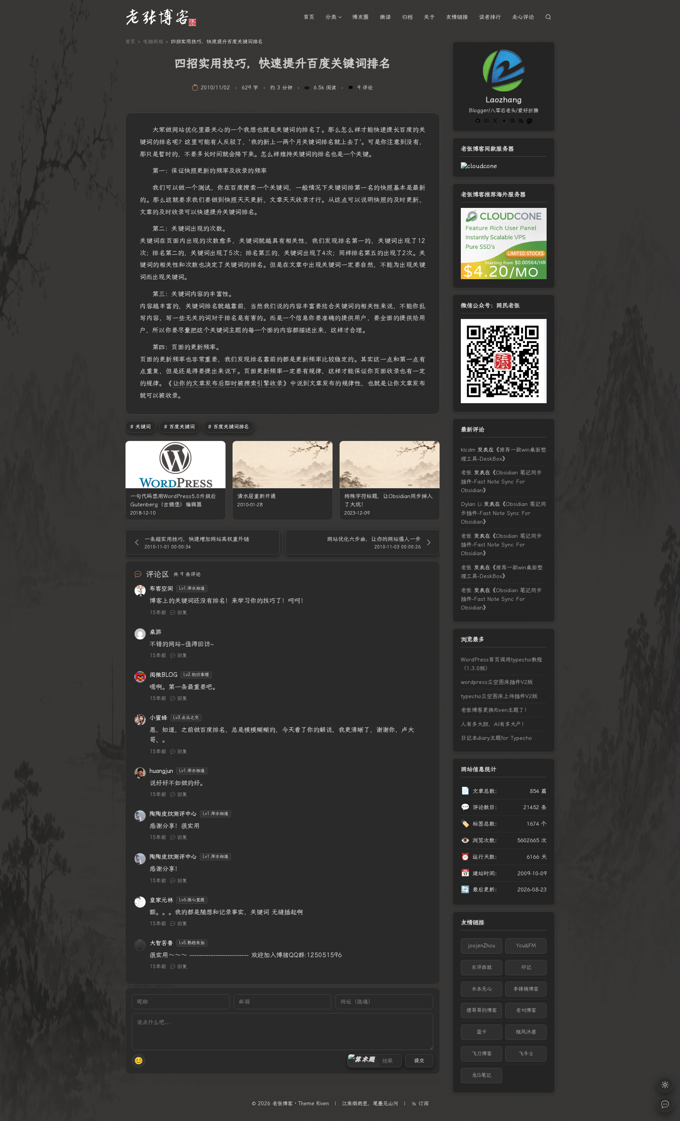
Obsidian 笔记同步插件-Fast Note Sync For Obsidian (501, 481)
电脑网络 (153, 41)
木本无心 (481, 989)
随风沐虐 (526, 1032)
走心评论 (523, 17)
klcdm (468, 450)
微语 (385, 17)
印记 (526, 967)
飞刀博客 (481, 1053)
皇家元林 (161, 900)
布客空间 (161, 588)
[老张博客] (164, 17)
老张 (466, 472)
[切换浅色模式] (665, 1085)
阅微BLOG (163, 674)
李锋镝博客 (526, 989)
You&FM (526, 946)
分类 (330, 17)
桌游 (155, 632)
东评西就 (481, 967)
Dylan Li (471, 504)
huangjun (161, 771)
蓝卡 (482, 1032)
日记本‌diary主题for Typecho (496, 738)
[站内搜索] (548, 17)
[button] (363, 1061)
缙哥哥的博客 (481, 1010)
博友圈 (360, 17)
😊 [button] (138, 1060)
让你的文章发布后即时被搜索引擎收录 (228, 383)
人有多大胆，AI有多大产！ (494, 724)
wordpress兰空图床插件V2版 (497, 682)
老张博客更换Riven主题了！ (495, 710)
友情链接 (457, 17)
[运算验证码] (374, 1060)
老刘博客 (526, 1010)
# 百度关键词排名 (228, 427)
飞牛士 (526, 1053)
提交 (419, 1061)
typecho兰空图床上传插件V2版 (499, 696)
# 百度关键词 (179, 427)
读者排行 (490, 17)
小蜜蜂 (158, 717)
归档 (407, 17)
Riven (322, 1103)
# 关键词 (140, 427)
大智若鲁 (161, 943)
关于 (429, 17)
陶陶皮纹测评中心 (173, 813)
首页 (308, 17)
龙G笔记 (481, 1075)
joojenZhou (481, 946)
